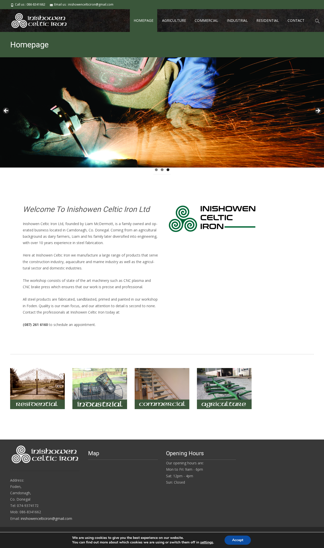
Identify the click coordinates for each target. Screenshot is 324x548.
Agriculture (174, 20)
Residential (267, 20)
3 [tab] (168, 169)
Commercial (206, 20)
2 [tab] (162, 169)
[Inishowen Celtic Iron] (35, 19)
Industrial (237, 20)
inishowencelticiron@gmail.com (46, 518)
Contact (296, 20)
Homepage (143, 20)
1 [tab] (156, 169)
